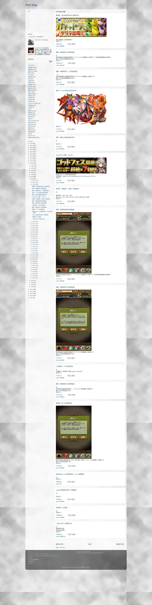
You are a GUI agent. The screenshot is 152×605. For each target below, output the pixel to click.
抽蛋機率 (30, 76)
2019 (31, 158)
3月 (32, 282)
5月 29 (34, 184)
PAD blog (31, 5)
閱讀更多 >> (59, 41)
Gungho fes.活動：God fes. (64, 155)
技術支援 (30, 116)
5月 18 (34, 242)
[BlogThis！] (70, 44)
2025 (31, 145)
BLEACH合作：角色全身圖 (41, 40)
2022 (31, 151)
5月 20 (34, 238)
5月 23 (34, 232)
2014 (31, 293)
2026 (31, 143)
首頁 (89, 544)
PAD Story (30, 135)
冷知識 (29, 80)
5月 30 (34, 182)
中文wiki (30, 563)
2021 (31, 153)
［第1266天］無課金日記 (64, 523)
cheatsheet (31, 124)
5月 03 (34, 273)
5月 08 (34, 263)
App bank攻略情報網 (33, 559)
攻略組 (29, 82)
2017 (31, 162)
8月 (32, 172)
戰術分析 (30, 88)
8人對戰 (30, 107)
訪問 (29, 133)
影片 (61, 484)
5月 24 (34, 230)
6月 (32, 176)
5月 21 (34, 236)
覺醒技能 (30, 113)
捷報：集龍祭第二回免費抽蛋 (65, 384)
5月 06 (34, 267)
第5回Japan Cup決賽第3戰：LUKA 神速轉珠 (70, 474)
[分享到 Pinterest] (74, 44)
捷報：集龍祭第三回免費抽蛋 (65, 287)
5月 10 (34, 259)
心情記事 (30, 101)
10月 (32, 168)
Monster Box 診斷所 (33, 103)
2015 (31, 291)
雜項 (29, 73)
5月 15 (34, 248)
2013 (31, 295)
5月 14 (34, 250)
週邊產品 (30, 95)
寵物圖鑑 (30, 69)
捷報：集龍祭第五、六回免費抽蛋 (66, 71)
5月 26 (34, 225)
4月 (32, 280)
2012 (31, 297)
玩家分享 (30, 128)
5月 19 (34, 240)
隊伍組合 (30, 84)
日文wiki (30, 557)
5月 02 (34, 275)
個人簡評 (30, 99)
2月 (32, 284)
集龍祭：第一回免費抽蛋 (64, 403)
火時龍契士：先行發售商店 (64, 366)
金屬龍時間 (31, 561)
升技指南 (30, 97)
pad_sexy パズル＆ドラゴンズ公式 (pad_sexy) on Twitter (42, 555)
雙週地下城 (31, 90)
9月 (32, 170)
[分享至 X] (71, 44)
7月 (32, 174)
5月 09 (34, 261)
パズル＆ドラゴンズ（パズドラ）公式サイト (39, 553)
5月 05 (34, 269)
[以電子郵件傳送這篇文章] (68, 44)
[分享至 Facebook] (73, 44)
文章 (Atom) (62, 547)
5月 (32, 178)
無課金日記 (62, 536)
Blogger (88, 567)
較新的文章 (59, 544)
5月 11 (34, 257)
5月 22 (34, 234)
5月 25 (34, 228)
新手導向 (30, 86)
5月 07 (34, 265)
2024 (31, 147)
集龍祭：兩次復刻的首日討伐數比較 (67, 15)
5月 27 (34, 223)
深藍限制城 (31, 131)
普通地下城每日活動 (33, 137)
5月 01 (34, 278)
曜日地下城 (31, 126)
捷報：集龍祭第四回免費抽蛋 (65, 209)
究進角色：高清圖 (61, 507)
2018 (31, 160)
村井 (29, 78)
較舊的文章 (120, 544)
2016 (31, 289)
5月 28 (34, 221)
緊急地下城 (31, 111)
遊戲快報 (62, 46)
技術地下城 (31, 114)
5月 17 (34, 244)
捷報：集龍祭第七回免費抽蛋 (65, 52)
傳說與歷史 (31, 105)
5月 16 (34, 246)
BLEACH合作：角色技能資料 (36, 36)
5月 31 (34, 180)
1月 (32, 286)
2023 (31, 149)
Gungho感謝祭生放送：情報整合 (66, 490)
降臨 (29, 118)
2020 (31, 156)
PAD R (29, 92)
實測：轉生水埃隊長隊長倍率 (65, 137)
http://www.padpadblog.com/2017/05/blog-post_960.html (81, 176)
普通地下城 (31, 130)
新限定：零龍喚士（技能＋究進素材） (68, 189)
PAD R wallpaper (32, 120)
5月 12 (34, 255)
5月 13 (34, 253)
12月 (32, 164)
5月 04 (34, 271)
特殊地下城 (31, 93)
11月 (32, 166)
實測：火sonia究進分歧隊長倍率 (66, 90)
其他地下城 (31, 122)
